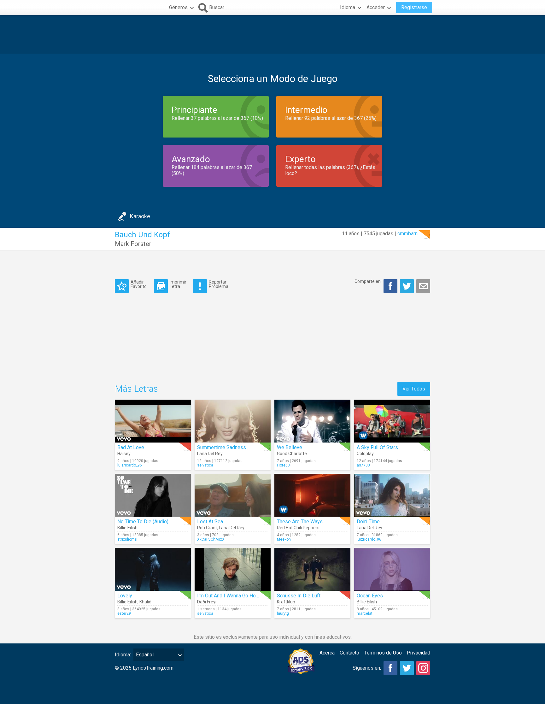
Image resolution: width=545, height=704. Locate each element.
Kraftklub (286, 601)
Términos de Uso (383, 653)
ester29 (124, 613)
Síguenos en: (367, 668)
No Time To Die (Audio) (142, 522)
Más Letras (136, 389)
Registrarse (414, 7)
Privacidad (418, 653)
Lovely (124, 596)
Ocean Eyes (370, 596)
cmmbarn (407, 234)
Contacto (349, 653)
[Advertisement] (272, 34)
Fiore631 (284, 465)
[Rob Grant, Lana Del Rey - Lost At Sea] (233, 495)
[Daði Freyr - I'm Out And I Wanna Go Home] (233, 569)
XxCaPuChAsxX (211, 539)
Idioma (347, 7)
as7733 (363, 465)
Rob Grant (207, 527)
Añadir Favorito (139, 284)
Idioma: (123, 655)
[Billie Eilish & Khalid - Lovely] (153, 569)
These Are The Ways (300, 522)
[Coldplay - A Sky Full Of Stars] (392, 421)
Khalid (145, 601)
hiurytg (283, 613)
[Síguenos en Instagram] (423, 668)
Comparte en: (368, 281)
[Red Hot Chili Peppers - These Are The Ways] (312, 495)
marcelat (364, 613)
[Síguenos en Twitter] (407, 668)
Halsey (124, 453)
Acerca (327, 653)
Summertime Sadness (221, 447)
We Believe (289, 447)
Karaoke (140, 216)
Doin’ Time (368, 522)
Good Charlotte (292, 453)
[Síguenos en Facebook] (390, 668)
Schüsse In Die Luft (298, 596)
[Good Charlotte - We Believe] (312, 421)
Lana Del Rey (210, 453)
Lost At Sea (210, 522)
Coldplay (365, 453)
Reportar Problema (218, 284)
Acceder (375, 7)
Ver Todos (413, 389)
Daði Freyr (207, 601)
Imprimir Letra (178, 284)
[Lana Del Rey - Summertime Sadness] (233, 421)
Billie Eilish (127, 527)
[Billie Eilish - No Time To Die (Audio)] (153, 495)
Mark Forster (133, 244)
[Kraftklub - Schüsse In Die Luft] (312, 569)
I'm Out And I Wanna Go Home (230, 596)
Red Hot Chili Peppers (298, 527)
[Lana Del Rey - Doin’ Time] (392, 495)
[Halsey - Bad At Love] (153, 421)
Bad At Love (130, 447)
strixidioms (127, 539)
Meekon (284, 539)
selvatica (205, 465)
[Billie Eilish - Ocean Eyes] (392, 569)
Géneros (178, 7)
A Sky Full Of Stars (377, 447)
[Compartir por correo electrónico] (423, 286)
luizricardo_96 (129, 465)
